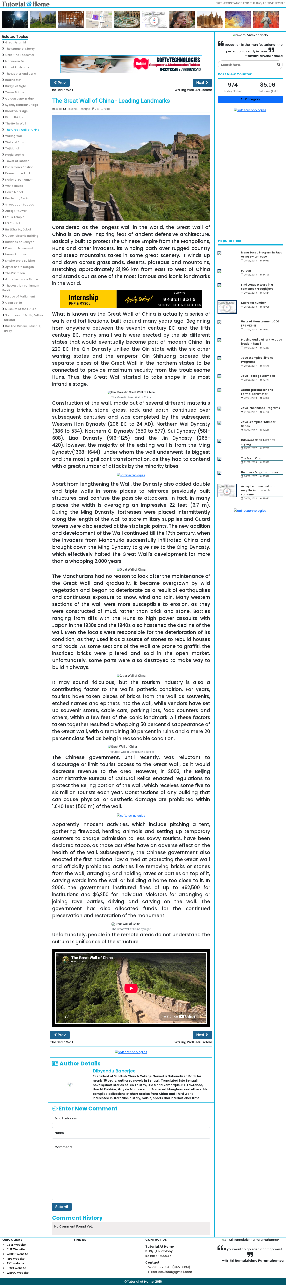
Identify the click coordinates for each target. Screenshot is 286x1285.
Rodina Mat (13, 80)
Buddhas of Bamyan (19, 242)
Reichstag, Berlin (17, 198)
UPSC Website (16, 1268)
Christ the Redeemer (19, 55)
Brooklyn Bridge (16, 111)
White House (14, 186)
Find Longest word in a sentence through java (257, 287)
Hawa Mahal (14, 192)
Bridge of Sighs (15, 86)
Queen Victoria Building (21, 236)
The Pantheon (15, 273)
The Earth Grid (251, 458)
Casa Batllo (13, 303)
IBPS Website (16, 1259)
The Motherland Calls (20, 74)
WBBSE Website (17, 1254)
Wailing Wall (14, 136)
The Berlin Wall (15, 123)
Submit (61, 1206)
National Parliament (19, 180)
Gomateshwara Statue (21, 279)
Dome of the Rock (18, 173)
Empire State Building (20, 261)
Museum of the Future (20, 309)
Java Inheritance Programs (260, 408)
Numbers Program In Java (259, 472)
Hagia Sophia (14, 155)
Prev (61, 82)
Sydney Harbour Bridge (21, 105)
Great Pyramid (15, 42)
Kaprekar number (253, 303)
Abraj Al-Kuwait (16, 211)
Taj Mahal (12, 148)
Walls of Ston (14, 142)
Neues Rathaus (16, 254)
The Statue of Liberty (20, 49)
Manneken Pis (14, 61)
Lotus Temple (14, 217)
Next (200, 82)
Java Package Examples (258, 376)
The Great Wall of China (22, 130)
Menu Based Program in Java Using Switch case (261, 255)
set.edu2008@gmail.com (172, 1272)
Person (246, 271)
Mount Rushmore (17, 67)
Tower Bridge (14, 92)
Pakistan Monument (19, 248)
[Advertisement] (131, 43)
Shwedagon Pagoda (19, 205)
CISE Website (16, 1249)
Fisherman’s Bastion (19, 167)
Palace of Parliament (20, 296)
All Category (250, 99)
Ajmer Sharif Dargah (19, 267)
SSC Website (15, 1263)
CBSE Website (16, 1245)
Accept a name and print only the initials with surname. (259, 490)
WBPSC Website (18, 1273)
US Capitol (12, 223)
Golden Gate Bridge (19, 99)
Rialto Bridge (14, 117)
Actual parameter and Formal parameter (257, 392)
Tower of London (17, 161)
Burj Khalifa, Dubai (18, 229)
